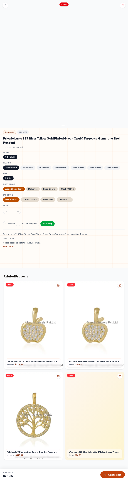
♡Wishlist (10, 223)
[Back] (5, 5)
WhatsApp (47, 223)
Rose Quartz (49, 189)
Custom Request (29, 223)
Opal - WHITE (67, 189)
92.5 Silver (10, 157)
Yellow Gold (11, 167)
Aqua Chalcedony (14, 189)
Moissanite (48, 199)
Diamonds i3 (65, 199)
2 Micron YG (95, 167)
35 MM (8, 178)
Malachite (33, 189)
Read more (8, 246)
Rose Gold (44, 167)
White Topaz (11, 199)
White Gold (27, 167)
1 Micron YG (78, 167)
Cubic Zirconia (30, 199)
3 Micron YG (112, 167)
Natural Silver (61, 167)
